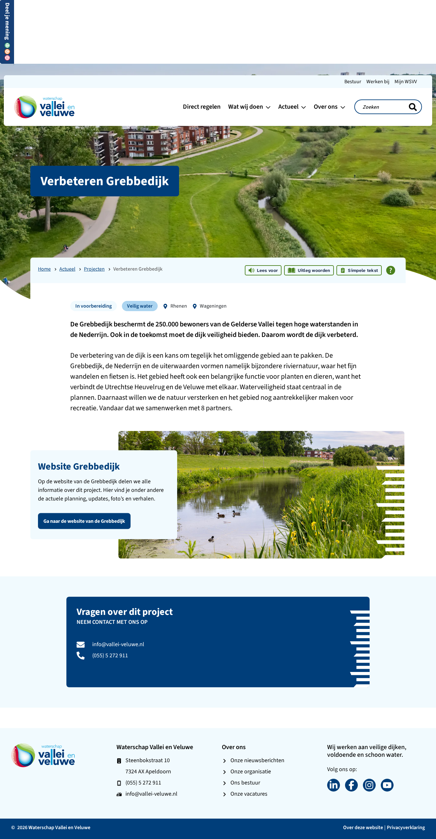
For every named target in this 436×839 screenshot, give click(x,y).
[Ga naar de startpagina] (44, 106)
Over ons (326, 106)
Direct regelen (202, 106)
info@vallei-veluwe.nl (118, 644)
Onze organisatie (250, 771)
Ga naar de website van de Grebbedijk (84, 521)
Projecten (94, 269)
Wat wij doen (246, 106)
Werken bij (377, 81)
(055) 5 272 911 (110, 655)
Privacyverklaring (406, 827)
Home (44, 269)
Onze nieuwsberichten (257, 760)
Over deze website (363, 827)
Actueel (289, 106)
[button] (7, 31)
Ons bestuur (245, 782)
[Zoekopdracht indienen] (413, 107)
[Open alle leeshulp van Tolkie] (390, 270)
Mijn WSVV (406, 81)
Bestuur (352, 81)
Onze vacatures (248, 794)
